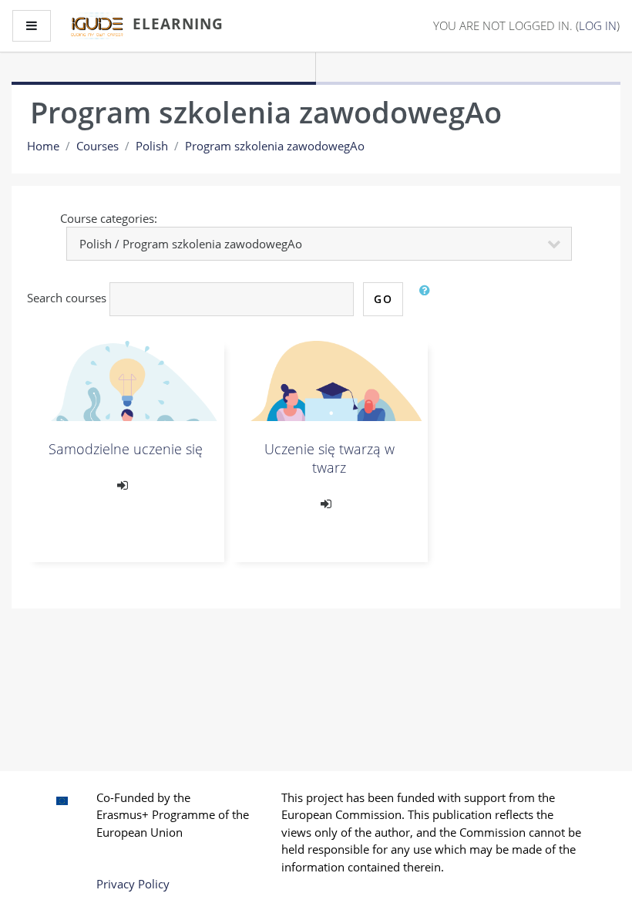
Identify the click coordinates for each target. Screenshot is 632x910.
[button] (428, 299)
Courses (97, 145)
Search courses (66, 297)
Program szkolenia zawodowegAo (275, 145)
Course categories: (108, 218)
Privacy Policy (133, 883)
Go (383, 299)
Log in (598, 25)
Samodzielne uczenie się (126, 449)
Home (43, 145)
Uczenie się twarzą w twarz (329, 458)
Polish (152, 145)
